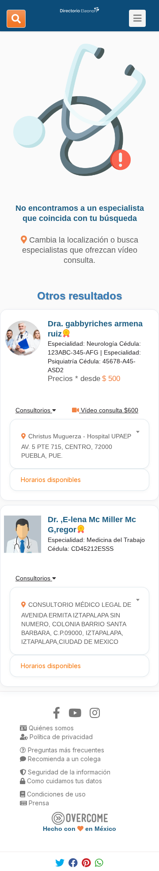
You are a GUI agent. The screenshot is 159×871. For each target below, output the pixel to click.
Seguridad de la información (68, 772)
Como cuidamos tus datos (63, 781)
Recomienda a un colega (63, 759)
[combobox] (76, 444)
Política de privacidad (60, 736)
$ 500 (111, 378)
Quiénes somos (50, 728)
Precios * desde (74, 378)
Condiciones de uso (55, 794)
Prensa (38, 803)
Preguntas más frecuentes (65, 750)
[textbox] (76, 444)
